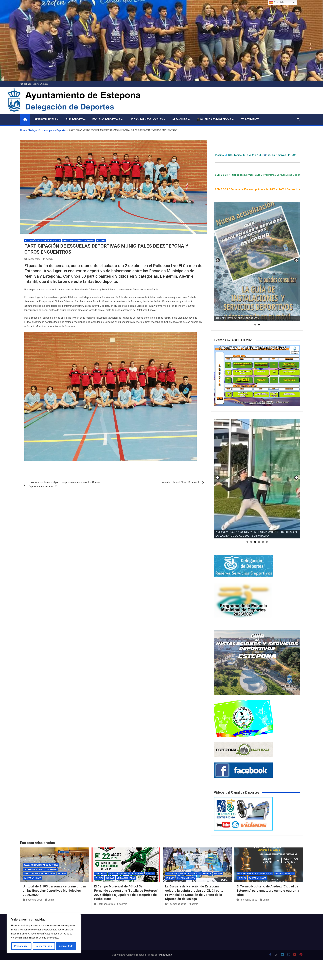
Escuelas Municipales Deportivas (40, 869)
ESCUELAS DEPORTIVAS (106, 119)
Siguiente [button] (296, 260)
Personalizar (21, 946)
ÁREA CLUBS (179, 119)
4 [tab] (259, 542)
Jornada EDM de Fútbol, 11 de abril (180, 482)
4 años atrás (34, 259)
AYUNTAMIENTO (250, 119)
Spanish (278, 2)
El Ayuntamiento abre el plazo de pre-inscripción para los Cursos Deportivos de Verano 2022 (64, 484)
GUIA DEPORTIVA (76, 119)
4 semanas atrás (177, 904)
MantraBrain (165, 954)
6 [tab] (267, 542)
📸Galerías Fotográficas (214, 119)
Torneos (110, 878)
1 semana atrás (34, 899)
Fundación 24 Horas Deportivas (78, 240)
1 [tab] (255, 324)
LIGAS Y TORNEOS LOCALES (146, 119)
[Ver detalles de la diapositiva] (257, 261)
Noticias (101, 240)
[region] (44, 933)
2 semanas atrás (106, 904)
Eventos (150, 874)
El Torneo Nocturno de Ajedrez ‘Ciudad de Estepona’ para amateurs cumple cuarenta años (268, 890)
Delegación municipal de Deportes (42, 240)
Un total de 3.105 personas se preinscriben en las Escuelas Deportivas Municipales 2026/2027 (54, 890)
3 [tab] (255, 542)
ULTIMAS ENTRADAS (33, 878)
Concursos (100, 874)
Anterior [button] (218, 260)
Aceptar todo (66, 946)
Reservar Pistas (45, 119)
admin (49, 259)
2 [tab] (259, 324)
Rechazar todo (44, 946)
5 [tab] (263, 542)
